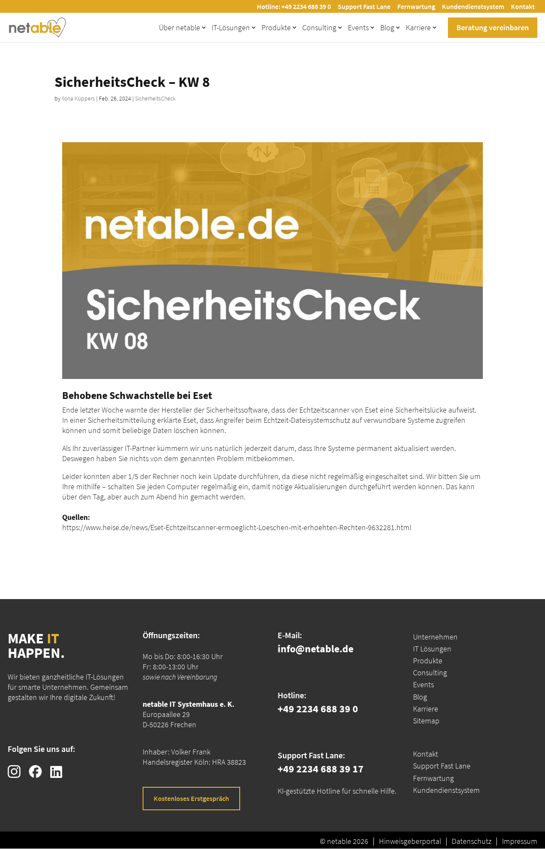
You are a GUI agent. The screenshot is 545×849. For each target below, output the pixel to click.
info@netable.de (315, 648)
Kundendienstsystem (473, 6)
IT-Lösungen (231, 27)
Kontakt (523, 6)
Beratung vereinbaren (492, 27)
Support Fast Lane (364, 6)
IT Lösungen (432, 649)
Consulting (319, 27)
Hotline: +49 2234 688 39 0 (294, 6)
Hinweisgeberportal (410, 841)
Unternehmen (435, 637)
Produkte (276, 27)
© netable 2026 (344, 841)
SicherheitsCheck (155, 98)
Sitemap (426, 721)
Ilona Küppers (78, 98)
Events (358, 27)
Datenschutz (471, 841)
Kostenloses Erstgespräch (191, 798)
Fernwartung (416, 6)
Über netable (179, 27)
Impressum (519, 841)
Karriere (418, 27)
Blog (387, 27)
